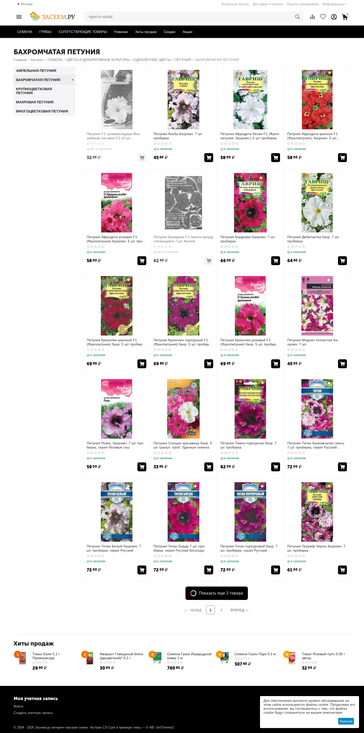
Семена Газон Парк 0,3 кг (255, 654)
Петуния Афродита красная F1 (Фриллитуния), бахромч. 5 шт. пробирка (312, 136)
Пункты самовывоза (302, 4)
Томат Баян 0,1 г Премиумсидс (46, 656)
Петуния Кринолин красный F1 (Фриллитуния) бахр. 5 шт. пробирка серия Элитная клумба (116, 342)
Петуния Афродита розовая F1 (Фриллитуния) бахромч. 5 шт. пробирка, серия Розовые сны (115, 239)
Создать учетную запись (33, 713)
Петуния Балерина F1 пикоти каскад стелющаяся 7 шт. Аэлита (183, 239)
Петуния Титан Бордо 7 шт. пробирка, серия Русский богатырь (180, 548)
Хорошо (345, 721)
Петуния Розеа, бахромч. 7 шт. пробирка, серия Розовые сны (115, 445)
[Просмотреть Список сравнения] (312, 16)
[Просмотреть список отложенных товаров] (323, 16)
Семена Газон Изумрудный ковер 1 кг (189, 656)
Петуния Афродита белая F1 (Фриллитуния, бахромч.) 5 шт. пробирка (250, 136)
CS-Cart (109, 727)
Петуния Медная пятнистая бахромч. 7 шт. (312, 342)
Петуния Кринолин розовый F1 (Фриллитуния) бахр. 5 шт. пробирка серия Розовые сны (249, 342)
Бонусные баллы (235, 4)
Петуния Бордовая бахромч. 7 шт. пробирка (247, 239)
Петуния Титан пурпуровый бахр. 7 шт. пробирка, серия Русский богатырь (249, 548)
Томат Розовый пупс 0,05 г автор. (323, 656)
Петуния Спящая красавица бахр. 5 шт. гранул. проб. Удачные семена (183, 445)
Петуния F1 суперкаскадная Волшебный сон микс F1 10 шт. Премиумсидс (114, 136)
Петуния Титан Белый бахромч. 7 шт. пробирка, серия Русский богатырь (114, 548)
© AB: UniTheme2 (160, 727)
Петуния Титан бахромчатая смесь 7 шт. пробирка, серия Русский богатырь (315, 445)
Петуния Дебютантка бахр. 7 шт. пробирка (313, 239)
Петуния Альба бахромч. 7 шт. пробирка (178, 136)
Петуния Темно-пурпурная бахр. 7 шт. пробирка (248, 445)
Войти (18, 706)
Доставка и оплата (268, 4)
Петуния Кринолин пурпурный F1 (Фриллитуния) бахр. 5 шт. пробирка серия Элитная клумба (183, 342)
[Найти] (297, 16)
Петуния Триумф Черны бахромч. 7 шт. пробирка (316, 548)
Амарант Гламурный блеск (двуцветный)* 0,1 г (121, 656)
